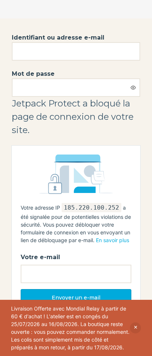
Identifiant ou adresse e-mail (58, 37)
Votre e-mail (40, 257)
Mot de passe (33, 73)
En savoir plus (112, 240)
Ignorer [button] (135, 327)
